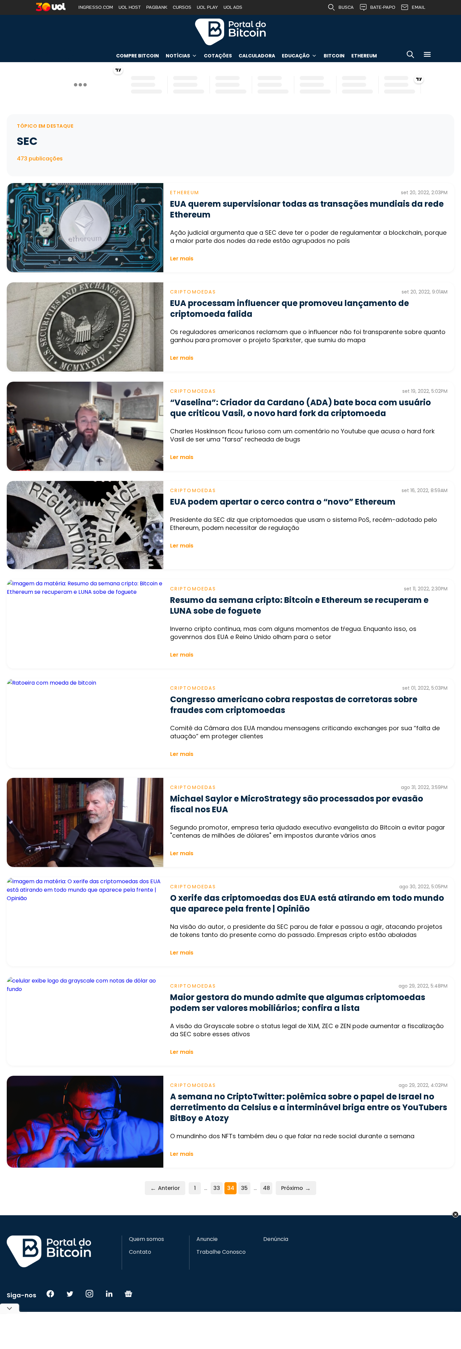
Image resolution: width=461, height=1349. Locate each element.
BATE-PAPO (382, 7)
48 (266, 1188)
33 (216, 1188)
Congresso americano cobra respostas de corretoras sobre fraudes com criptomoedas (293, 705)
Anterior (165, 1188)
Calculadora (257, 55)
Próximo (296, 1188)
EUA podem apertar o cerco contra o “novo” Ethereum (283, 501)
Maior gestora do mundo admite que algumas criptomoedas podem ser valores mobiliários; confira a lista (297, 1003)
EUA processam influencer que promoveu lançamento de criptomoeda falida (289, 309)
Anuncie (207, 1239)
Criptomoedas (193, 291)
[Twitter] (69, 1293)
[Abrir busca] (410, 55)
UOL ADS (232, 7)
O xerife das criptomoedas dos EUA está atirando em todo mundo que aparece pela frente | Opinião (307, 903)
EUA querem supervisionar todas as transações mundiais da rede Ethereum (307, 209)
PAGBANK (156, 7)
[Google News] (128, 1293)
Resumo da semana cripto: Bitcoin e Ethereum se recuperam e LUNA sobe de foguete (299, 605)
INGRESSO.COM (95, 7)
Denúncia (275, 1239)
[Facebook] (50, 1293)
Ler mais (181, 258)
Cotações (218, 55)
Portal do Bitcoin (230, 31)
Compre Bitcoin (137, 55)
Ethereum (364, 55)
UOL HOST (129, 7)
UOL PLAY (207, 7)
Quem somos (146, 1239)
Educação (296, 55)
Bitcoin (334, 55)
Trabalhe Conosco (221, 1252)
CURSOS (182, 7)
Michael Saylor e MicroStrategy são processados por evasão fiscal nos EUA (296, 804)
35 (244, 1188)
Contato (140, 1252)
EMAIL (418, 7)
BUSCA (346, 7)
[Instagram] (89, 1293)
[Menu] (427, 55)
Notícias (178, 55)
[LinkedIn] (109, 1293)
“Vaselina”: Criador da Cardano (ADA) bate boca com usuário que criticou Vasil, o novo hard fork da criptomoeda (300, 408)
